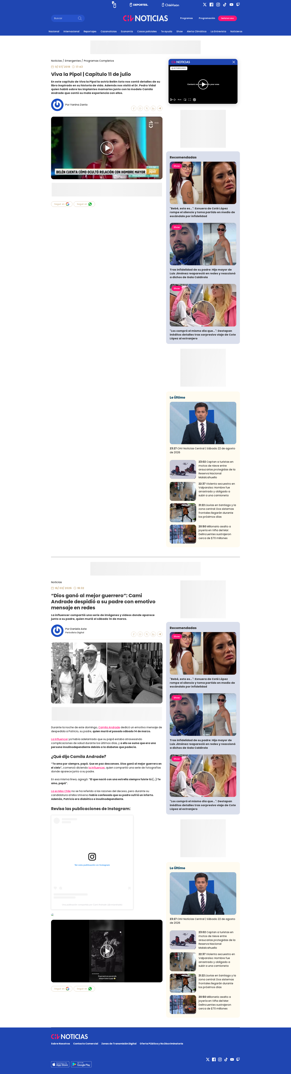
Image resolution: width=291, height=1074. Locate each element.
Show (179, 31)
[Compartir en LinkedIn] (153, 108)
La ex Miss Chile (61, 791)
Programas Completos (99, 61)
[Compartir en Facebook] (133, 108)
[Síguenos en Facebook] (211, 4)
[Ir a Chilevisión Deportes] (139, 4)
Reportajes (90, 31)
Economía (127, 31)
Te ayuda (166, 31)
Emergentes (73, 61)
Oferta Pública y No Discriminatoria (161, 1043)
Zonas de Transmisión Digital (119, 1043)
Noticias (56, 61)
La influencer (59, 739)
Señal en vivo (227, 18)
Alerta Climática (196, 31)
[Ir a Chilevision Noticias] (145, 1036)
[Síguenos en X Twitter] (205, 4)
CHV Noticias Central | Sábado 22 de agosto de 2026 (202, 450)
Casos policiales (147, 31)
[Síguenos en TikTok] (225, 4)
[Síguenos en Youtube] (231, 4)
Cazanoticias (109, 31)
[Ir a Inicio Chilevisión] (170, 5)
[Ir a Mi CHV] (114, 4)
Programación (207, 18)
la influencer (97, 767)
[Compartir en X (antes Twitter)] (146, 108)
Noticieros (236, 31)
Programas (186, 18)
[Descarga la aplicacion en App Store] (81, 1064)
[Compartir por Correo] (159, 108)
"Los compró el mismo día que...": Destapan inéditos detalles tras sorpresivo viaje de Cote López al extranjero (203, 334)
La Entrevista (218, 31)
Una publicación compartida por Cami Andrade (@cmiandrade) (92, 904)
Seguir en (59, 204)
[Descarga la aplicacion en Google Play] (60, 1064)
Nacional (54, 31)
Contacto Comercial (85, 1043)
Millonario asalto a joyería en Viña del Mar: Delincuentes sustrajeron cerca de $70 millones (215, 532)
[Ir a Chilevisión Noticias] (145, 18)
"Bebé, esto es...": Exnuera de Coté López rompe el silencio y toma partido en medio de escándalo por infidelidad (202, 212)
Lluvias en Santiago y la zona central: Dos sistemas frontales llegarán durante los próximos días (217, 511)
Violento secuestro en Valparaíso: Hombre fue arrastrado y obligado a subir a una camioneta (217, 489)
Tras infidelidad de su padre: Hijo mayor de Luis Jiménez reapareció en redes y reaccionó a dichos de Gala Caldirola (203, 273)
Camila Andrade (109, 727)
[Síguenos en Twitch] (238, 4)
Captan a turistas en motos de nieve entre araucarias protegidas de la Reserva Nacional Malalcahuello (217, 469)
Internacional (71, 31)
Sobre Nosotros (60, 1043)
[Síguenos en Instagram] (218, 4)
